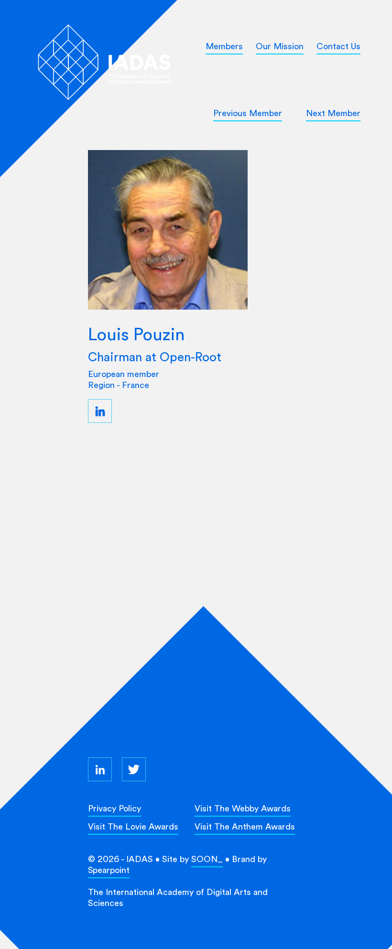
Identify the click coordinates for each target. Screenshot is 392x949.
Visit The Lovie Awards (133, 826)
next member (333, 113)
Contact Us (338, 46)
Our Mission (280, 46)
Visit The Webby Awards (243, 808)
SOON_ (207, 858)
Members (224, 46)
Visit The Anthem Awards (245, 826)
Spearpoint (109, 869)
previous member (247, 113)
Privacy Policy (114, 808)
